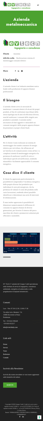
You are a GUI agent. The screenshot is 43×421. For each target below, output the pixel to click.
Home (5, 344)
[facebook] (19, 417)
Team (5, 351)
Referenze (6, 354)
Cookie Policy (22, 410)
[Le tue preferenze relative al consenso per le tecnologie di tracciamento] (39, 417)
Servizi (5, 347)
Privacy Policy (36, 408)
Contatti (5, 357)
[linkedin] (23, 417)
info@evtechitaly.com (10, 327)
